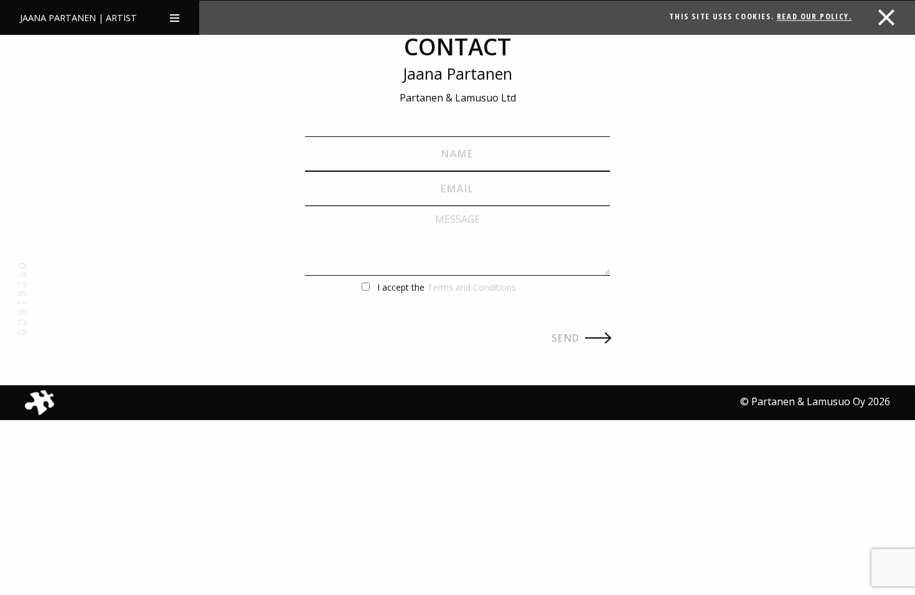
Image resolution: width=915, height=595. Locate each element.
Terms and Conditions (471, 287)
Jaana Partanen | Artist (78, 18)
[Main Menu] (174, 17)
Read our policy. (814, 16)
